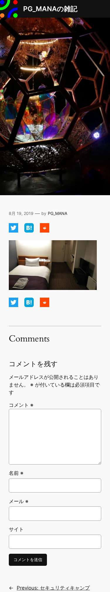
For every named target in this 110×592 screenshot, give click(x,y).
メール (18, 501)
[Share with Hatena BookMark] (29, 231)
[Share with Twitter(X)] (14, 231)
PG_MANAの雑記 (50, 9)
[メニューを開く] (106, 8)
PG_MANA (57, 213)
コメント (21, 405)
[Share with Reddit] (44, 231)
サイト (16, 529)
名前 (16, 473)
